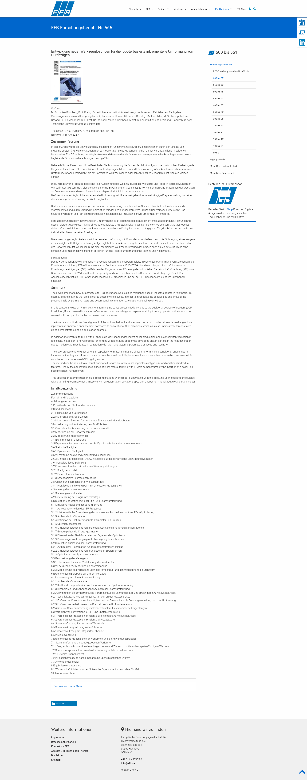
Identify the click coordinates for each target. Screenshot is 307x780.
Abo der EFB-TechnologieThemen (70, 750)
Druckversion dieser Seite (68, 686)
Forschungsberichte (220, 64)
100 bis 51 (218, 146)
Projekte (162, 9)
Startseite (133, 9)
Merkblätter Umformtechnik (223, 166)
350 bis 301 (219, 112)
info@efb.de (128, 763)
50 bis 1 (217, 152)
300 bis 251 (219, 119)
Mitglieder (178, 9)
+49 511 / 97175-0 (131, 759)
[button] (64, 703)
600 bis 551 (219, 78)
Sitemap (56, 759)
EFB (148, 9)
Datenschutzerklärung (63, 741)
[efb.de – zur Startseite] (63, 8)
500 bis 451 (219, 91)
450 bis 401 (219, 98)
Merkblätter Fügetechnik (222, 173)
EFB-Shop (241, 9)
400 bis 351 (219, 105)
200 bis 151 (219, 132)
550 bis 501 (219, 85)
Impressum (57, 737)
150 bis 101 (219, 139)
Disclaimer (57, 755)
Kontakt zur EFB (60, 746)
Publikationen (222, 9)
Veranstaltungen (199, 9)
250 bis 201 (219, 125)
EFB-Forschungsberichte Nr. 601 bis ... (232, 71)
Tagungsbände (217, 159)
